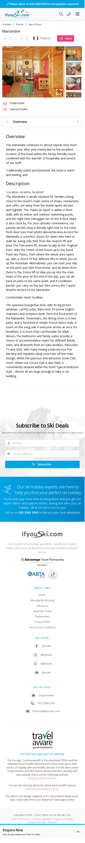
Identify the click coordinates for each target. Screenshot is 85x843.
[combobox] (42, 122)
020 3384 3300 (46, 703)
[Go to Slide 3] (73, 83)
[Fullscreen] (59, 92)
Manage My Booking (42, 600)
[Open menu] (77, 14)
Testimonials (42, 616)
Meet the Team (42, 611)
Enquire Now (46, 695)
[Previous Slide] (6, 72)
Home (42, 595)
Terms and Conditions (42, 627)
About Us (42, 606)
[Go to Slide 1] (73, 53)
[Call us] (69, 14)
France (19, 24)
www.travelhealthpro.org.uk (42, 789)
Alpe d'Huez (35, 24)
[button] (33, 72)
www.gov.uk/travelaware (42, 778)
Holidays (6, 24)
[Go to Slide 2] (73, 68)
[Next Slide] (60, 72)
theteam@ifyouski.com (46, 711)
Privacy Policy (42, 622)
